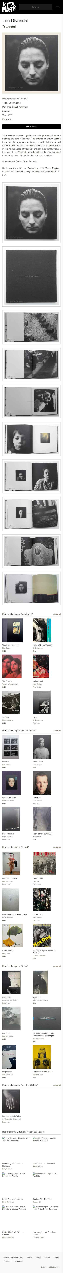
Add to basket (31, 126)
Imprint (29, 1257)
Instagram (19, 1261)
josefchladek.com (52, 1267)
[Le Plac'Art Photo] (9, 7)
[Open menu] (57, 7)
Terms (56, 1257)
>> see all (57, 614)
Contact (47, 1257)
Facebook (7, 1261)
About (38, 1257)
